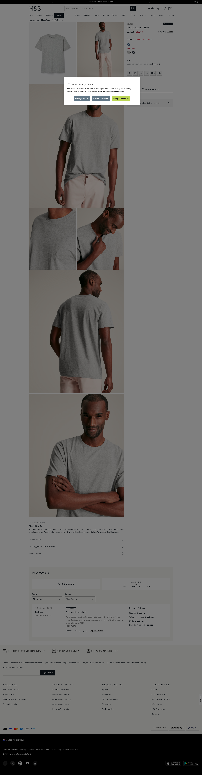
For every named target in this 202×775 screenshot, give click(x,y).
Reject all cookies (100, 99)
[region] (102, 91)
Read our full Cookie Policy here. (111, 91)
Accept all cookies (121, 99)
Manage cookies (82, 99)
